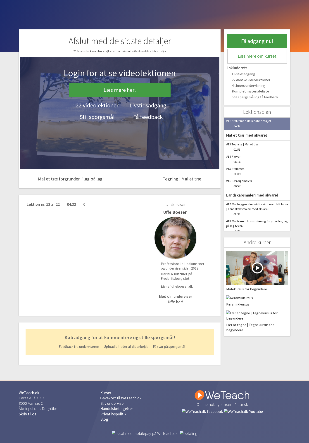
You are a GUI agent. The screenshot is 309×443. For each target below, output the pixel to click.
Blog (104, 419)
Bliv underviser (112, 403)
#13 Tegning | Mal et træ (242, 147)
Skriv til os (27, 414)
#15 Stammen (235, 171)
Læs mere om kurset (257, 56)
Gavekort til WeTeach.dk (121, 397)
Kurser (105, 392)
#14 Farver (233, 159)
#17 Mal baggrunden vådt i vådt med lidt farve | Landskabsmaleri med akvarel (257, 209)
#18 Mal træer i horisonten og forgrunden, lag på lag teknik (257, 226)
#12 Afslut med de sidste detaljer (248, 123)
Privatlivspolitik (113, 414)
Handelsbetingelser (116, 408)
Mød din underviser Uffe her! (175, 299)
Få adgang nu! (257, 41)
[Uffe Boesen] (175, 238)
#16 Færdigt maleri (239, 183)
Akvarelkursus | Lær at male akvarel (111, 51)
